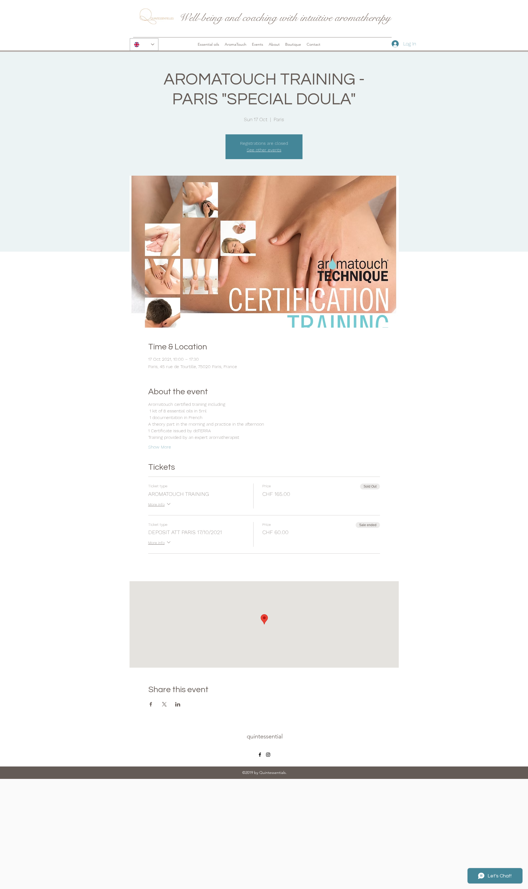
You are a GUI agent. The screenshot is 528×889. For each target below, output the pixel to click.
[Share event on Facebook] (150, 704)
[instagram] (268, 754)
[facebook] (260, 754)
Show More (159, 447)
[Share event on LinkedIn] (177, 704)
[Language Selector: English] (144, 44)
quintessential (265, 736)
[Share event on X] (164, 704)
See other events (264, 150)
